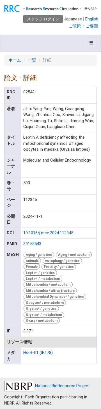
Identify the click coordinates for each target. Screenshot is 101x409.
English (91, 19)
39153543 (32, 243)
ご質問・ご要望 (83, 26)
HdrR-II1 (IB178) (38, 352)
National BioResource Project (62, 385)
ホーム (14, 60)
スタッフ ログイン (43, 19)
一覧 (32, 60)
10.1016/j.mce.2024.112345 (48, 232)
